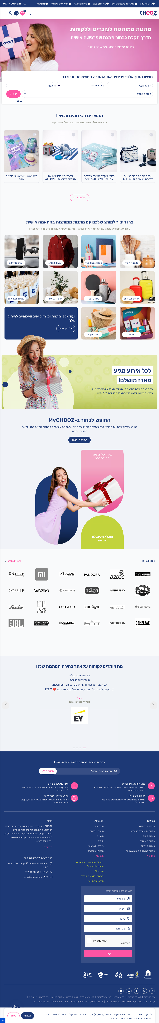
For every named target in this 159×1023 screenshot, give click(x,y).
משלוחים (33, 997)
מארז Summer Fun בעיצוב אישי (21, 177)
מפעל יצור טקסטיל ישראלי (122, 3)
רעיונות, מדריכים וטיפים (92, 876)
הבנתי (27, 1015)
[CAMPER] (143, 574)
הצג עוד (48, 847)
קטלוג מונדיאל (148, 846)
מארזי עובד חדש (147, 826)
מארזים (100, 836)
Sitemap (99, 871)
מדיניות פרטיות (113, 1001)
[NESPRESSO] (117, 590)
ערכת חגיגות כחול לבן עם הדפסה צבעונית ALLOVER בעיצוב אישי (138, 177)
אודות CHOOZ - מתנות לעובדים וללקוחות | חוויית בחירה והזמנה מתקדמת (68, 1001)
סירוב (13, 1015)
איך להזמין (44, 997)
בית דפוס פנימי (99, 3)
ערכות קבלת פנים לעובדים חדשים (138, 1001)
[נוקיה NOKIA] (117, 622)
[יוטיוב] (121, 991)
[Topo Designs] (42, 606)
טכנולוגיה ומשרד (96, 851)
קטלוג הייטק (149, 836)
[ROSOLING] (67, 622)
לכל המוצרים (79, 197)
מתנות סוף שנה (147, 841)
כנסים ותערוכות (96, 846)
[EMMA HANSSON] (117, 606)
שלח (108, 953)
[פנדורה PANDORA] (92, 574)
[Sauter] (16, 606)
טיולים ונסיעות (97, 831)
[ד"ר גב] (92, 590)
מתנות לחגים (57, 997)
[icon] (10, 13)
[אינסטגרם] (152, 991)
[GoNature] (143, 590)
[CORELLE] (16, 590)
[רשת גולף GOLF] (67, 606)
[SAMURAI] (42, 590)
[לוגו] (148, 13)
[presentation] (5, 705)
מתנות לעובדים (87, 997)
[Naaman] (16, 574)
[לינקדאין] (129, 991)
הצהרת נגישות (134, 997)
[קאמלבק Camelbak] (143, 622)
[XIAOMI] (42, 574)
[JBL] (16, 622)
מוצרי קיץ (99, 826)
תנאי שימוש (149, 997)
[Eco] (92, 622)
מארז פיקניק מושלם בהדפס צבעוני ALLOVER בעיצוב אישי (99, 177)
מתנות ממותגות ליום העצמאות (140, 851)
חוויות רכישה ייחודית (59, 3)
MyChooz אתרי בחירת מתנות (89, 862)
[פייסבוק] (136, 991)
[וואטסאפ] (144, 991)
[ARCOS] (67, 574)
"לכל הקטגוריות (66, 328)
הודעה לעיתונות (96, 881)
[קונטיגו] (92, 606)
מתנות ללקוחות (104, 997)
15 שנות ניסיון (146, 3)
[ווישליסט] (22, 13)
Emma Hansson (95, 866)
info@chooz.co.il (33, 877)
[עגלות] (16, 13)
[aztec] (117, 574)
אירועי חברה (119, 997)
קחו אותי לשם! (79, 440)
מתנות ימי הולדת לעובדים (142, 831)
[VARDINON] (67, 590)
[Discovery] (42, 622)
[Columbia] (143, 606)
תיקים (101, 841)
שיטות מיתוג (72, 997)
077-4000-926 (33, 872)
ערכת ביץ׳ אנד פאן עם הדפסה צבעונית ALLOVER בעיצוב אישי (60, 177)
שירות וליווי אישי (80, 3)
